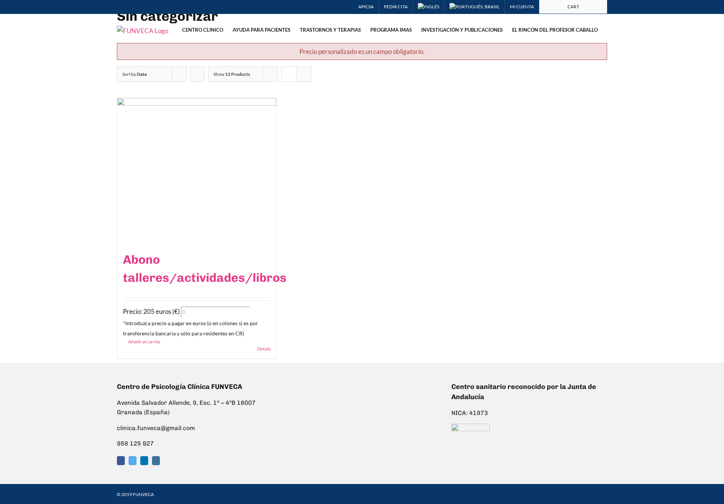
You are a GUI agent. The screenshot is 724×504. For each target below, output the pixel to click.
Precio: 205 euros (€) (151, 311)
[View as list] (303, 74)
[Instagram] (156, 460)
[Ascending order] (197, 74)
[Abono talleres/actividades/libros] (196, 170)
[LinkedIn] (144, 460)
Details (264, 349)
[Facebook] (121, 460)
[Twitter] (133, 460)
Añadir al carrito (144, 341)
